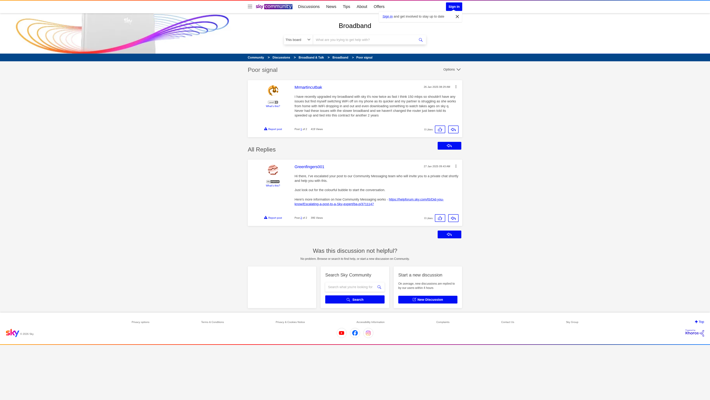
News (331, 6)
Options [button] (449, 69)
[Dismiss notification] (457, 17)
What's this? (273, 106)
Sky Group (572, 322)
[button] (456, 86)
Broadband (355, 25)
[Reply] (453, 129)
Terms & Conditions (212, 322)
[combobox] (364, 39)
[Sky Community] (274, 6)
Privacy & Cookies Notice (290, 322)
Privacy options (140, 322)
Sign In (454, 7)
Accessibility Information (370, 322)
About (362, 6)
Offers (379, 6)
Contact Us (507, 322)
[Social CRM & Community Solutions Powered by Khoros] (695, 332)
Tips (346, 6)
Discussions (309, 6)
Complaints (442, 322)
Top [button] (701, 322)
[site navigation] (250, 6)
